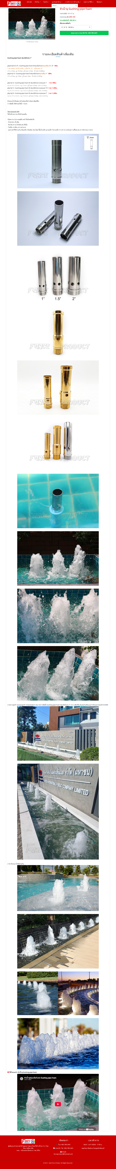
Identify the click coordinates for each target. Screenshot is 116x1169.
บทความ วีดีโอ (89, 2)
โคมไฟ (46, 2)
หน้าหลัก (29, 2)
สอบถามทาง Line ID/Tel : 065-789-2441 (84, 33)
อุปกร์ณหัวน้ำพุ (57, 2)
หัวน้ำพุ (38, 2)
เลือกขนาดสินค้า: (65, 23)
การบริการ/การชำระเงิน (73, 2)
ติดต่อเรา (99, 2)
